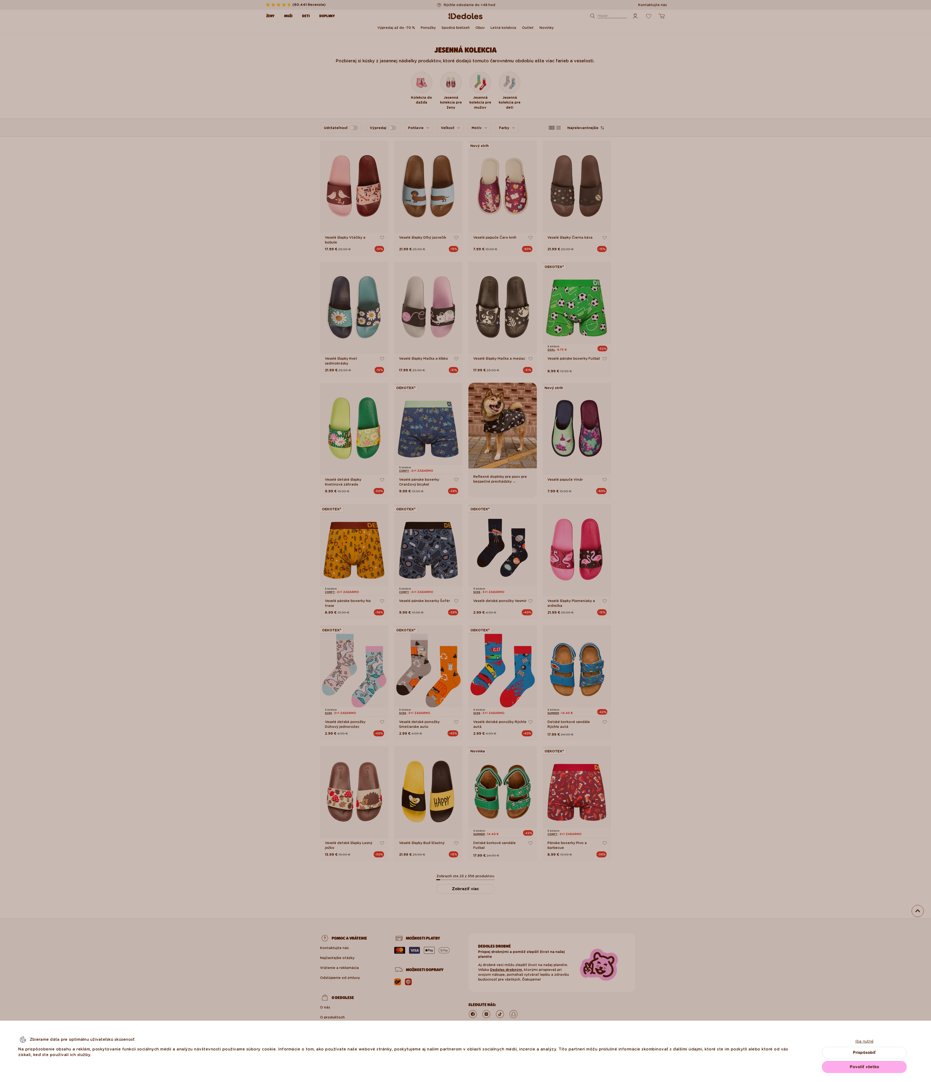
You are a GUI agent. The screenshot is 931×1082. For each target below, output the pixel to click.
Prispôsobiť (864, 1052)
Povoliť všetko (864, 1067)
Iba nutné (864, 1041)
